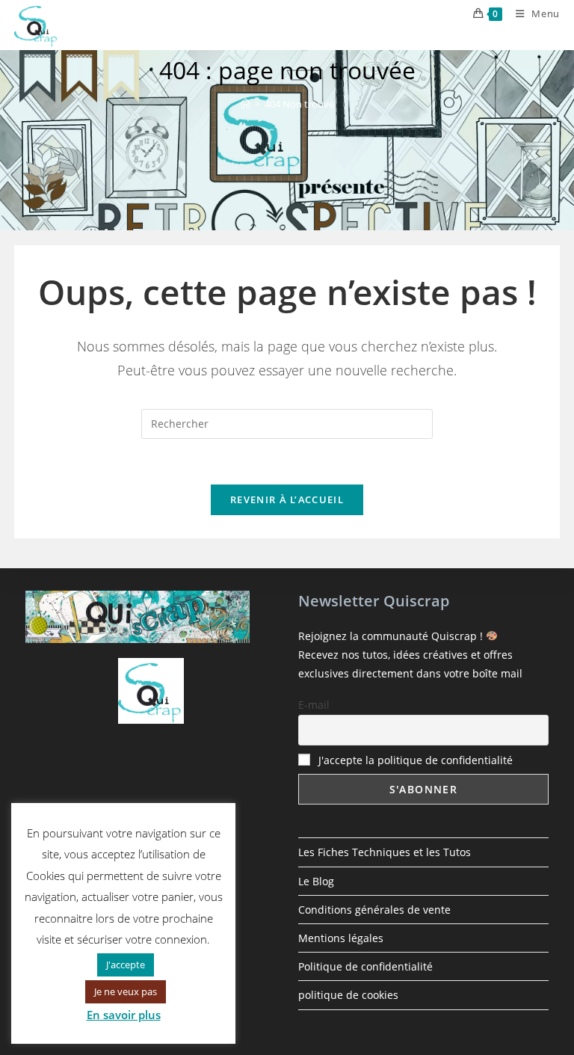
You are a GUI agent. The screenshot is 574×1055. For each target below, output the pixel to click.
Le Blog (316, 881)
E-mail (314, 705)
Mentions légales (340, 938)
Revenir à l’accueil (287, 499)
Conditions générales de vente (374, 909)
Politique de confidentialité (365, 966)
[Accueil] (245, 104)
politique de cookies (348, 995)
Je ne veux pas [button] (125, 991)
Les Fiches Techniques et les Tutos (384, 852)
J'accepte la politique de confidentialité (415, 760)
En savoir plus (124, 1014)
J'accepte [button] (125, 964)
